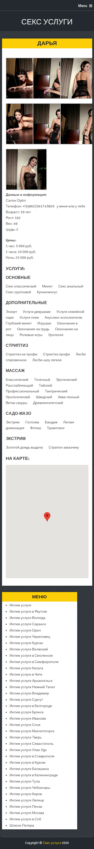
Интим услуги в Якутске (28, 611)
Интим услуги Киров (26, 794)
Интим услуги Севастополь (31, 744)
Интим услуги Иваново (28, 718)
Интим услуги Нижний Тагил (32, 687)
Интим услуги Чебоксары (30, 788)
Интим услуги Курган (26, 643)
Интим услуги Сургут (26, 699)
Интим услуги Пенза (26, 806)
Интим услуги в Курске (28, 762)
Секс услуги (47, 22)
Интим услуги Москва (27, 813)
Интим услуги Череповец (30, 637)
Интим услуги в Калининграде (34, 775)
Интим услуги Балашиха (29, 769)
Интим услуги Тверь (26, 737)
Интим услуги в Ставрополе (32, 756)
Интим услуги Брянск (27, 712)
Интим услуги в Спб (25, 819)
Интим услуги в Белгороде (31, 706)
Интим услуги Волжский (29, 649)
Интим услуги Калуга (26, 668)
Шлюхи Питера (22, 825)
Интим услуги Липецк (27, 800)
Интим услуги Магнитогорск (32, 731)
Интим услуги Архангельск (31, 681)
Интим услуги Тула (25, 781)
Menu (82, 6)
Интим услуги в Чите (26, 674)
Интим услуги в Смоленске (31, 655)
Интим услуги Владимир (29, 693)
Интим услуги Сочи (25, 725)
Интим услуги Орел (25, 630)
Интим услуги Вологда (27, 618)
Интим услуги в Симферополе (34, 662)
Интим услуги (20, 605)
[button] (47, 517)
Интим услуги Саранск (28, 624)
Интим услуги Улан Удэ (28, 750)
